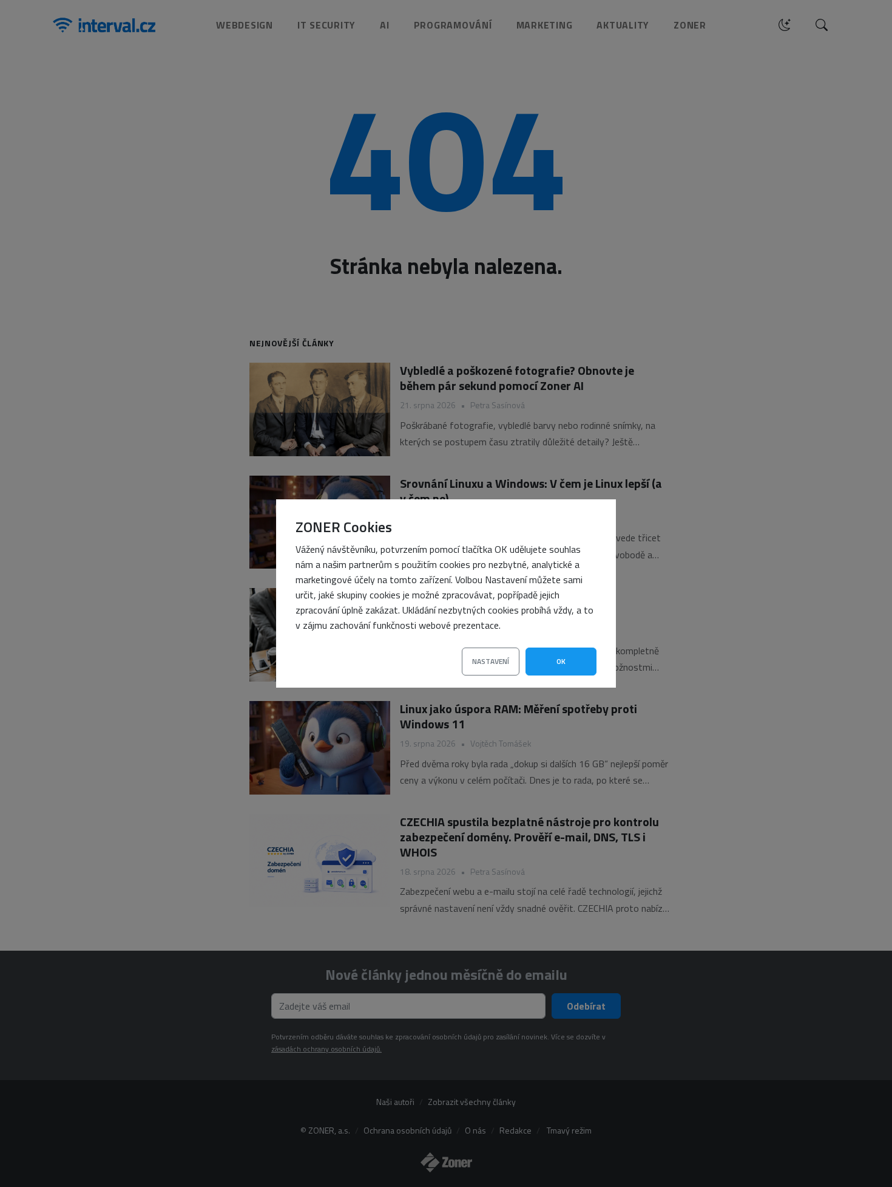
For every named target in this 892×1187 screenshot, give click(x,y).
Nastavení (490, 661)
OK (561, 661)
